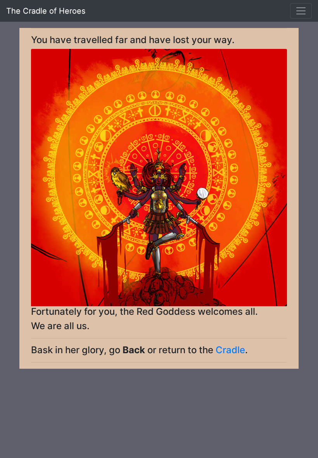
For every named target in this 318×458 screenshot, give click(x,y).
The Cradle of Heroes (45, 11)
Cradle (230, 350)
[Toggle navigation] (301, 11)
